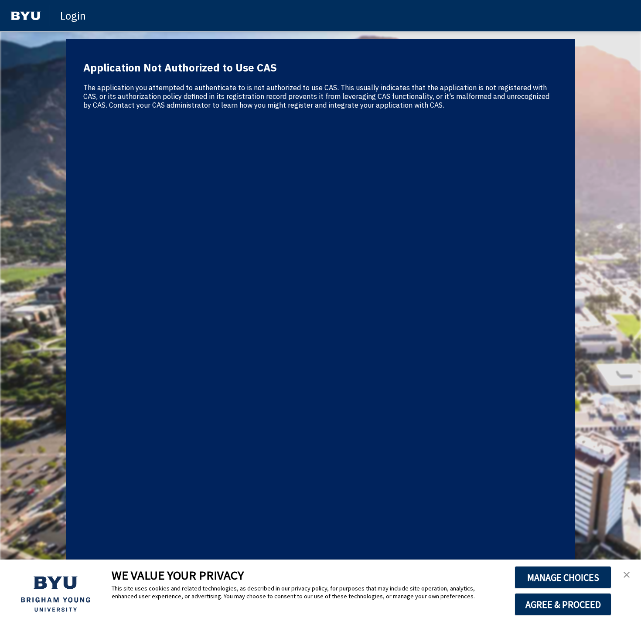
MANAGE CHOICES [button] (563, 577)
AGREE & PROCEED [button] (563, 604)
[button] (626, 575)
